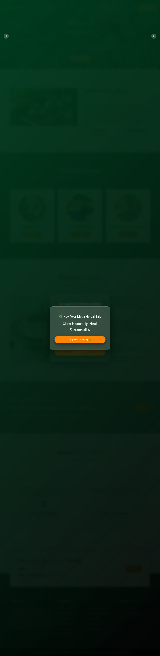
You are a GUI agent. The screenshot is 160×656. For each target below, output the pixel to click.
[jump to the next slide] (153, 36)
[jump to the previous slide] (6, 36)
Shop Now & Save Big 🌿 (80, 339)
